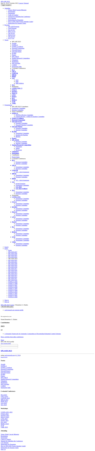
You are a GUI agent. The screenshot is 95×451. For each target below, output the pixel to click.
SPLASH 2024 (12, 257)
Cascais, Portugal (23, 3)
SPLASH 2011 (12, 278)
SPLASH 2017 (12, 268)
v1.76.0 (18, 355)
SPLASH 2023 (5, 305)
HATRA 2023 (5, 415)
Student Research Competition (21, 58)
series (12, 305)
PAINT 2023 (4, 420)
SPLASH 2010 (12, 280)
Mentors (18, 136)
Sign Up (3, 449)
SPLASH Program (13, 26)
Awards (14, 43)
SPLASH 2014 (12, 273)
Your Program (12, 28)
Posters (14, 55)
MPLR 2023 (4, 400)
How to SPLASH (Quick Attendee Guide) (20, 21)
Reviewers (19, 150)
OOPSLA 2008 (12, 283)
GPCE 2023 (4, 396)
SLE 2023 (4, 405)
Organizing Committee (18, 108)
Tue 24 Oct (11, 33)
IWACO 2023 (5, 417)
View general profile (6, 343)
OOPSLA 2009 (12, 282)
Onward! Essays (17, 50)
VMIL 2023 (4, 427)
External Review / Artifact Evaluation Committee (30, 116)
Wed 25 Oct (11, 35)
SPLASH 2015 (12, 272)
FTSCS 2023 (5, 414)
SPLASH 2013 (12, 275)
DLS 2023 (4, 395)
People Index (16, 157)
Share (2, 340)
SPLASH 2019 (12, 265)
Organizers (19, 146)
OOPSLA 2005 (12, 288)
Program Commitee (21, 141)
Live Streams (12, 18)
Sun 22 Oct (11, 30)
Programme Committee (22, 240)
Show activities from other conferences (12, 337)
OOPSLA (15, 45)
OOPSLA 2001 (12, 295)
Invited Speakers (20, 183)
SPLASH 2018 (12, 267)
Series (10, 250)
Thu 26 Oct (11, 36)
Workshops (15, 61)
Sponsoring (11, 13)
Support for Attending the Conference (19, 16)
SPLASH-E (15, 56)
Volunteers (15, 60)
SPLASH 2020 (12, 263)
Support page (4, 357)
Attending (7, 8)
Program (6, 25)
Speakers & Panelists (22, 135)
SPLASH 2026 (12, 253)
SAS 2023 (4, 403)
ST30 (2, 425)
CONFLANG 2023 (6, 412)
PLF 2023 (4, 422)
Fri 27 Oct (11, 38)
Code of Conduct (13, 15)
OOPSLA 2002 (12, 293)
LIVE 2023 (4, 419)
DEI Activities (16, 63)
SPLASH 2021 (12, 262)
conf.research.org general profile (13, 310)
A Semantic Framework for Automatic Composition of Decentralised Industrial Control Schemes (32, 334)
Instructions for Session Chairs (17, 23)
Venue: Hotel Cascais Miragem (17, 10)
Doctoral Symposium (18, 48)
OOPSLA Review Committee (24, 115)
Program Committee (21, 123)
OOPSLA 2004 (12, 290)
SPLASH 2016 (12, 270)
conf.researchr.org (9, 355)
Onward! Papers (16, 51)
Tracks (6, 40)
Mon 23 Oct (11, 31)
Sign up (6, 302)
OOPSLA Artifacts (17, 46)
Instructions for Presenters (15, 20)
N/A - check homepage (22, 172)
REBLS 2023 (5, 424)
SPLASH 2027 (12, 252)
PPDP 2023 (4, 401)
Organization (8, 105)
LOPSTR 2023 (5, 398)
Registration (11, 11)
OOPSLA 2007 (12, 285)
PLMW (14, 53)
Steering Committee (17, 110)
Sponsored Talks (17, 66)
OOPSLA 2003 (12, 292)
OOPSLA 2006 (12, 287)
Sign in (6, 300)
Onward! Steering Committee (24, 125)
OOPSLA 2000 (12, 297)
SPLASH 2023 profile (7, 306)
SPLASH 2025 (12, 255)
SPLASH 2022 (12, 260)
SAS (17, 80)
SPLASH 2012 (12, 277)
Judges (18, 148)
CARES (14, 65)
